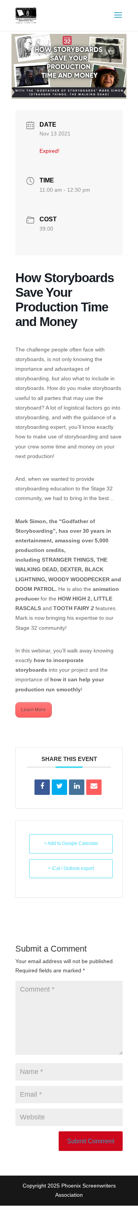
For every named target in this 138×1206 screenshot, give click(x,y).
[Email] (94, 787)
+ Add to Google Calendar (71, 843)
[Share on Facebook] (42, 787)
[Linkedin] (76, 787)
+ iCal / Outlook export (71, 868)
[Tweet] (59, 787)
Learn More (33, 710)
